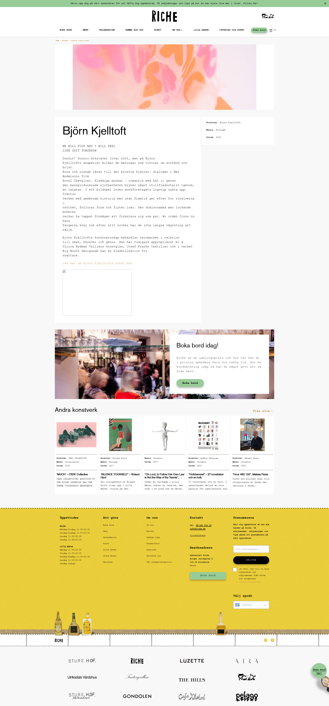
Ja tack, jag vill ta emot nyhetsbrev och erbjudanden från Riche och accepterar (254, 576)
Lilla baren (201, 30)
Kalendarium (106, 30)
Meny (85, 30)
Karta (193, 565)
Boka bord (66, 30)
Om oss (176, 30)
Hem (57, 40)
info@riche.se (197, 529)
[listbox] (251, 605)
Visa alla (261, 411)
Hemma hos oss (134, 30)
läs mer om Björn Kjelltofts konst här (97, 263)
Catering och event (232, 30)
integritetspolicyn (250, 582)
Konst (157, 30)
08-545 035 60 (203, 525)
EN (274, 30)
